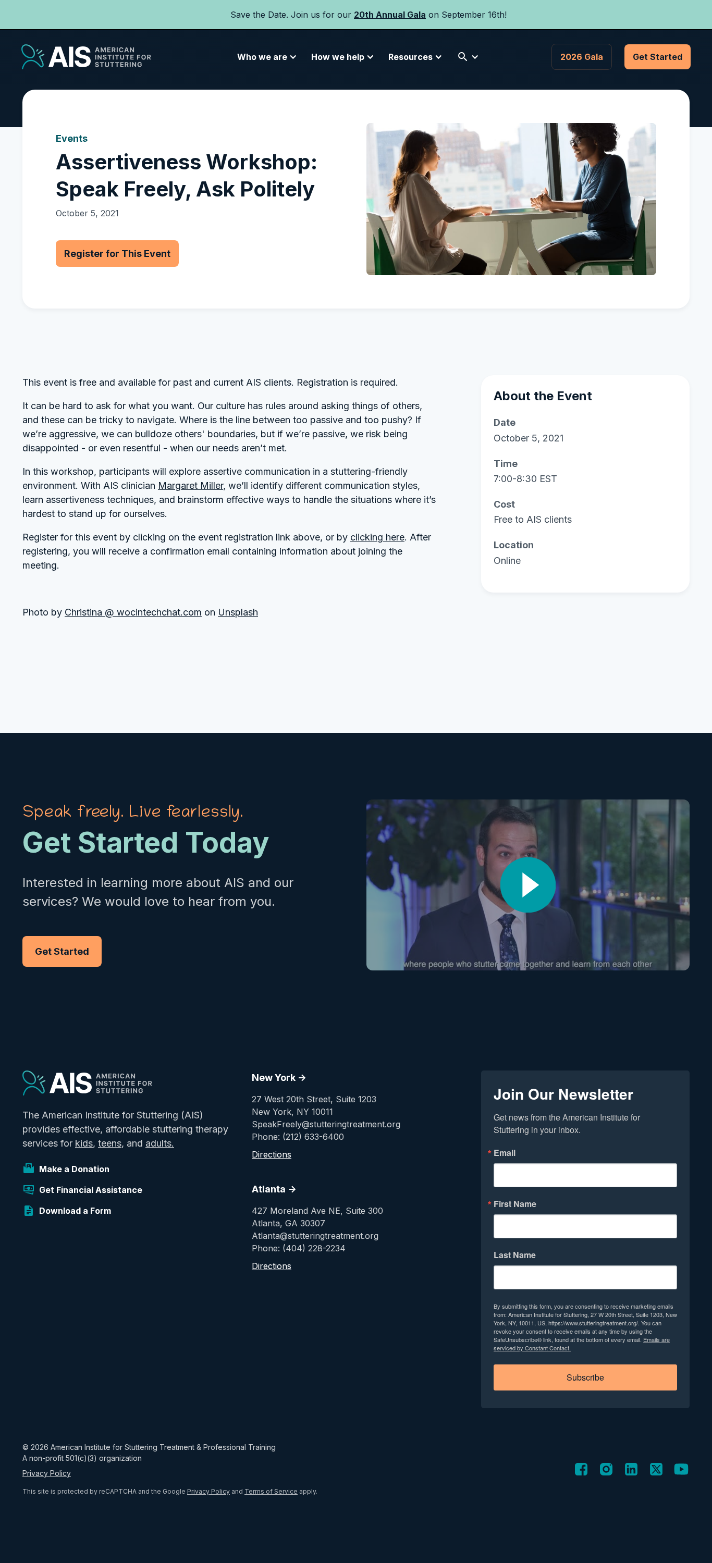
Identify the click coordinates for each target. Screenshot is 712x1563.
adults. (159, 1143)
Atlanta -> (274, 1189)
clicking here (377, 537)
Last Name (515, 1255)
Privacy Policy (46, 1473)
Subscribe (585, 1377)
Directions (271, 1154)
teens (109, 1143)
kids (84, 1143)
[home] (86, 56)
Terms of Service (271, 1491)
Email (504, 1153)
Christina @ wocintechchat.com (133, 612)
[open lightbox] (528, 884)
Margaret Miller (190, 485)
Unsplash (238, 612)
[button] (265, 56)
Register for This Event (117, 253)
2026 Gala (581, 57)
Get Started (657, 57)
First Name (515, 1204)
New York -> (279, 1077)
